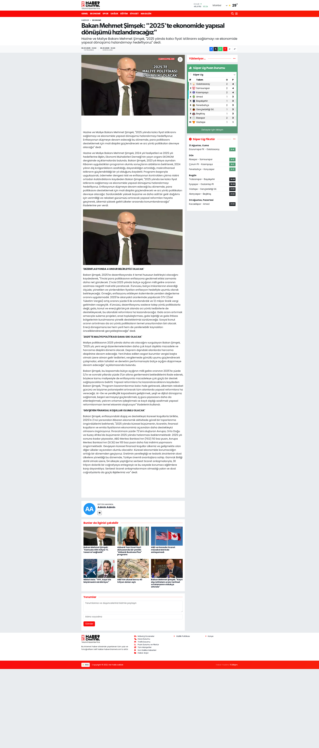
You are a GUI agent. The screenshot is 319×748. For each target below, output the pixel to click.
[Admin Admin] (89, 508)
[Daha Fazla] (225, 49)
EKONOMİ (95, 13)
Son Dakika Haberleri (147, 650)
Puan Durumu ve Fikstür (148, 644)
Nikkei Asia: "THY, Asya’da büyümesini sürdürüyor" (97, 580)
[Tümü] (234, 58)
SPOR (105, 13)
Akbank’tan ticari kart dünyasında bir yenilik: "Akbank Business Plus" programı (129, 551)
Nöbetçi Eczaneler (146, 636)
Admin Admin (106, 507)
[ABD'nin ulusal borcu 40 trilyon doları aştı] (133, 568)
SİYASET (134, 13)
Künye (210, 636)
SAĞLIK (114, 13)
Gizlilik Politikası (183, 636)
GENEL (84, 13)
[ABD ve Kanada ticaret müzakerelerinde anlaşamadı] (167, 535)
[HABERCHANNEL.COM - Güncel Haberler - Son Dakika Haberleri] (90, 5)
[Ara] (232, 13)
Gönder (89, 623)
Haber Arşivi (143, 653)
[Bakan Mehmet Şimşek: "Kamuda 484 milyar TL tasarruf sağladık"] (99, 535)
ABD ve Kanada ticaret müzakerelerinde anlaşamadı (163, 549)
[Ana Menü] (236, 13)
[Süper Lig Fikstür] (234, 139)
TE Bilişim (234, 664)
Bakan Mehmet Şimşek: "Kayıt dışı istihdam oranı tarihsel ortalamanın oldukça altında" (167, 583)
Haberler (85, 20)
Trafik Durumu (144, 641)
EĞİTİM (124, 13)
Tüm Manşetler (145, 647)
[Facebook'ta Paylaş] (211, 49)
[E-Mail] (100, 513)
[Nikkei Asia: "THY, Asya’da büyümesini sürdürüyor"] (99, 568)
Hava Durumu (144, 639)
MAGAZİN (146, 13)
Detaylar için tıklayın (212, 129)
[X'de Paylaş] (215, 49)
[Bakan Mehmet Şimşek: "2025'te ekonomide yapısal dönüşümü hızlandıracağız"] (133, 85)
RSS (87, 664)
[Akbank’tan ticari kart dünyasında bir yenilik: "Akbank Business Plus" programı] (133, 535)
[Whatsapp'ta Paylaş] (220, 49)
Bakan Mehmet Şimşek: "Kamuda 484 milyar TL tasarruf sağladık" (95, 549)
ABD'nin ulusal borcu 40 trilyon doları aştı (129, 580)
